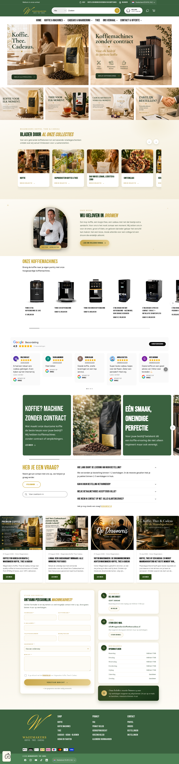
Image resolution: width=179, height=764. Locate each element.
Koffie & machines (53, 20)
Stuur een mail (116, 635)
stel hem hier (30, 485)
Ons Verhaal (109, 20)
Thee (59, 730)
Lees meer (29, 445)
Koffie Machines (64, 726)
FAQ (93, 722)
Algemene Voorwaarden (102, 739)
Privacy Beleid (98, 726)
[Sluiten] (8, 753)
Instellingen (132, 734)
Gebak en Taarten (64, 739)
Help (83, 2)
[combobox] (94, 10)
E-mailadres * (29, 623)
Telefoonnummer (31, 634)
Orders (130, 726)
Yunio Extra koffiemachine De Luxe (33, 309)
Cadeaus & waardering (79, 20)
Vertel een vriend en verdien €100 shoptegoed (102, 2)
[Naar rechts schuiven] (172, 303)
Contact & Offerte (130, 20)
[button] (154, 10)
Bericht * (28, 654)
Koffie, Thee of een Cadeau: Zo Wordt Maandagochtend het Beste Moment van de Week (156, 561)
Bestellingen (132, 730)
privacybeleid (46, 675)
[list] (89, 425)
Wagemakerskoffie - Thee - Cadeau (37, 756)
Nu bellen (114, 608)
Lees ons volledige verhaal (93, 243)
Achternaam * (64, 613)
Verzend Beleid (98, 734)
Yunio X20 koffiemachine (63, 308)
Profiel (130, 722)
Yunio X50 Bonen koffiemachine (94, 308)
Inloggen (125, 2)
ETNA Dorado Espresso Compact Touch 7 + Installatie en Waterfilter (151, 311)
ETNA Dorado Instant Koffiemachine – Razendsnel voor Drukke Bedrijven (123, 311)
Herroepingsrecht (99, 730)
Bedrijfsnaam (63, 634)
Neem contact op (106, 506)
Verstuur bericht (57, 682)
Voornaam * (29, 613)
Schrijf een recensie (157, 344)
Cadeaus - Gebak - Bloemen (68, 734)
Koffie (59, 722)
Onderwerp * (29, 644)
